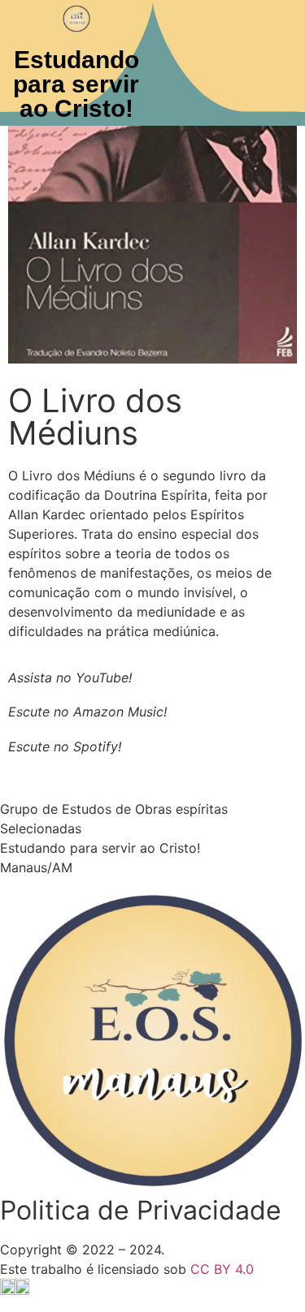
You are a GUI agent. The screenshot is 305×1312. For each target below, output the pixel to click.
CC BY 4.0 (222, 1269)
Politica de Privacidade (140, 1210)
